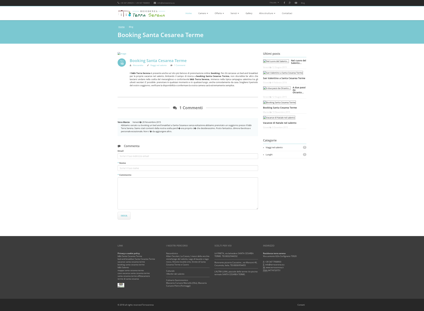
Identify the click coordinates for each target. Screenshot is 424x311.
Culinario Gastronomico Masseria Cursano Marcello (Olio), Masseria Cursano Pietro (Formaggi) (186, 283)
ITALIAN (273, 2)
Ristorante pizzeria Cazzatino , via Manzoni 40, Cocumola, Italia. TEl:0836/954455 (235, 264)
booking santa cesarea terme (131, 264)
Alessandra (138, 65)
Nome (122, 162)
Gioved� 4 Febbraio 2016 (275, 82)
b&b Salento (123, 267)
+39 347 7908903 (273, 261)
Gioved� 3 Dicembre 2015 (275, 127)
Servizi (234, 13)
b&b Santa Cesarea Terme (130, 256)
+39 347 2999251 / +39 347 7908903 (135, 3)
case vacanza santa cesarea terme (134, 273)
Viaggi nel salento (158, 65)
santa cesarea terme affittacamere (134, 276)
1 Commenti (179, 65)
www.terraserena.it (275, 267)
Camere (202, 13)
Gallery (249, 13)
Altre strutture (266, 13)
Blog (303, 3)
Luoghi (285, 154)
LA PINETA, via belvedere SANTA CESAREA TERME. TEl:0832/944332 (234, 255)
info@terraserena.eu (166, 3)
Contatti (301, 304)
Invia (124, 215)
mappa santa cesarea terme (131, 270)
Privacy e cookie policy (129, 253)
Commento (124, 174)
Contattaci (287, 13)
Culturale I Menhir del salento (175, 272)
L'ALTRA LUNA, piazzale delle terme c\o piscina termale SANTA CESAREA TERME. (236, 273)
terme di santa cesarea (128, 278)
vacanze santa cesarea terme (131, 261)
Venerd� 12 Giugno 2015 (275, 67)
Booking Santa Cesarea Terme (158, 60)
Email (121, 150)
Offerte (218, 13)
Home (189, 13)
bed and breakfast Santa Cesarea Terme (136, 259)
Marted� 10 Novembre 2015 (276, 112)
